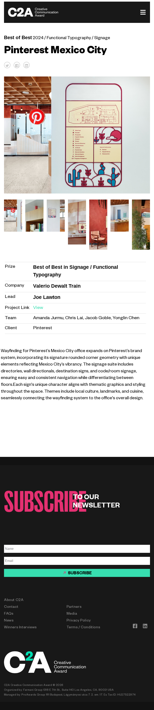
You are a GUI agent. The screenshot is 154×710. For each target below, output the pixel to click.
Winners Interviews (20, 628)
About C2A (13, 600)
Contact (11, 607)
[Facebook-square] (135, 626)
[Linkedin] (145, 626)
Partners (74, 607)
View (38, 308)
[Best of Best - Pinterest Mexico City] (11, 224)
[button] (7, 65)
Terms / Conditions (83, 628)
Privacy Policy (79, 621)
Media (72, 614)
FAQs (8, 614)
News (8, 621)
